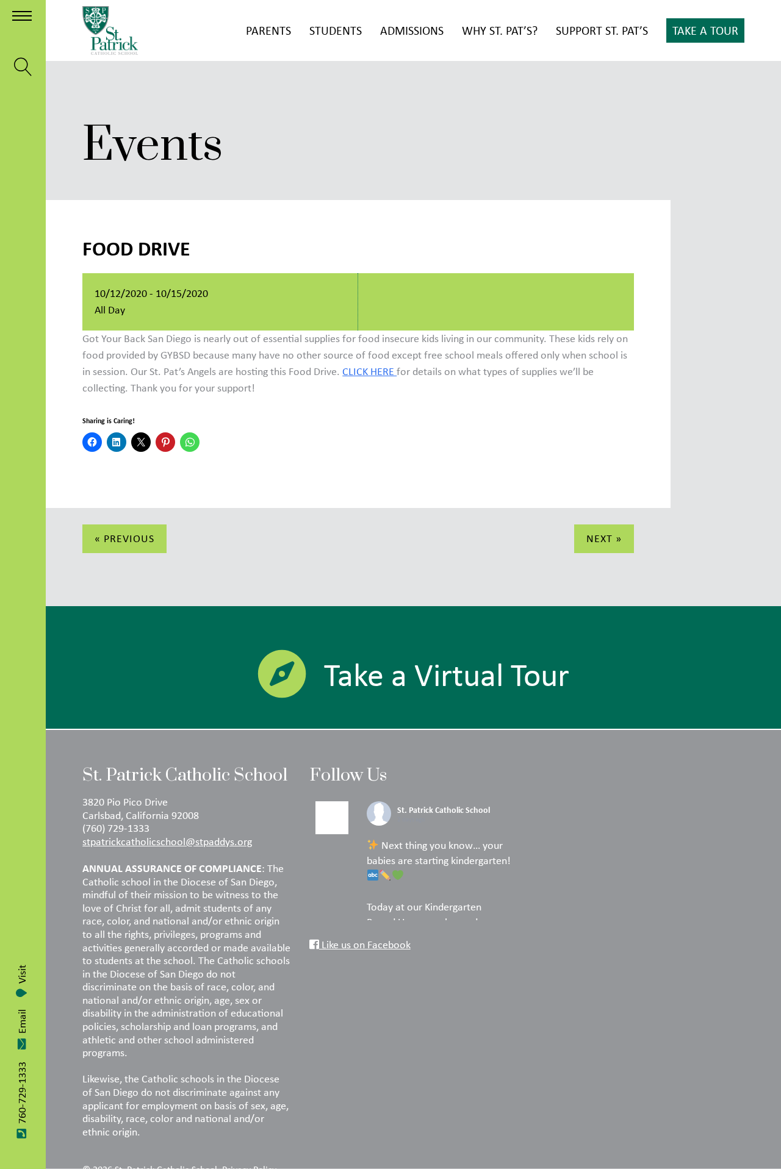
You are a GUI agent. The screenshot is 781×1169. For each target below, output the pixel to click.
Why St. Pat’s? (500, 30)
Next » (604, 538)
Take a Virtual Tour (446, 674)
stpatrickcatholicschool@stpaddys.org (167, 841)
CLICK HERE (369, 371)
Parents (268, 30)
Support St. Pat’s (602, 30)
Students (335, 30)
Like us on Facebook (365, 944)
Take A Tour (705, 30)
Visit (22, 974)
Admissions (412, 30)
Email (22, 1021)
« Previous (124, 538)
